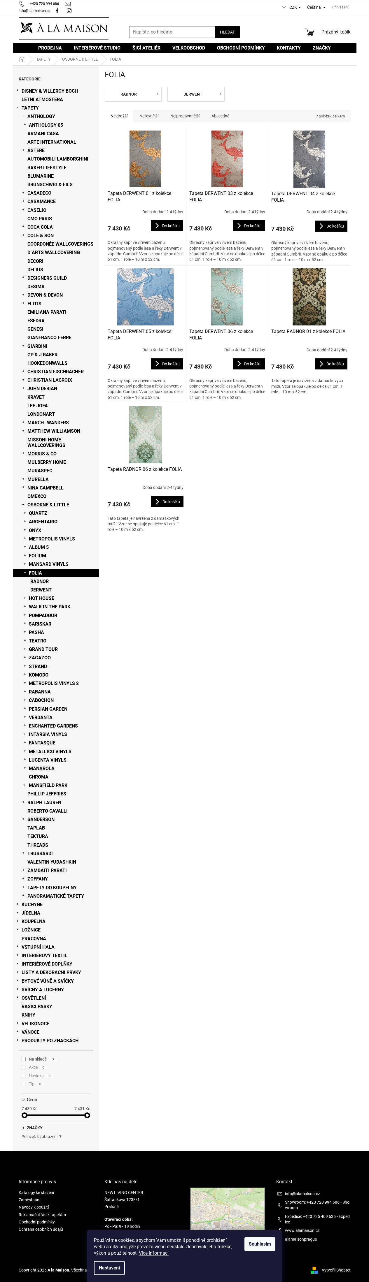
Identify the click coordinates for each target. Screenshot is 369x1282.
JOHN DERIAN (42, 388)
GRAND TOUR (43, 649)
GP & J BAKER (42, 355)
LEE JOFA (37, 405)
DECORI (35, 261)
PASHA (36, 632)
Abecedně (220, 116)
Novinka (40, 1075)
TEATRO (37, 641)
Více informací (154, 1253)
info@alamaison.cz (302, 1193)
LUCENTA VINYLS (48, 760)
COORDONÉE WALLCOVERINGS (60, 244)
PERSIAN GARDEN (48, 709)
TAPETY (30, 108)
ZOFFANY (37, 879)
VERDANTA (41, 717)
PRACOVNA (34, 938)
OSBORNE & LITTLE (48, 505)
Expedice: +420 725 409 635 (310, 1216)
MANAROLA (42, 768)
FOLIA (35, 573)
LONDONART (41, 414)
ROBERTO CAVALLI (47, 811)
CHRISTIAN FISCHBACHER (55, 371)
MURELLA (38, 479)
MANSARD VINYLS (49, 564)
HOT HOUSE (41, 598)
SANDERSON (41, 819)
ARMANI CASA (43, 133)
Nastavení (109, 1268)
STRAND (38, 666)
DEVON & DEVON (45, 295)
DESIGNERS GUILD (47, 278)
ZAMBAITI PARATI (47, 870)
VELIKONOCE (35, 1023)
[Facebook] (57, 10)
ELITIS (34, 304)
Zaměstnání (29, 1200)
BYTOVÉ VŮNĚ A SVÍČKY (48, 981)
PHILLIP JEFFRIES (46, 794)
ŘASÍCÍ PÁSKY (37, 1006)
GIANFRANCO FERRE (49, 337)
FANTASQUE (42, 743)
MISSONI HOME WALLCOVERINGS (46, 442)
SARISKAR (40, 624)
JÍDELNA (31, 913)
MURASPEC (39, 470)
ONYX (35, 530)
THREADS (37, 845)
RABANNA (40, 692)
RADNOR (39, 581)
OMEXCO (36, 496)
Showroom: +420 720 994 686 (312, 1202)
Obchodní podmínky (37, 1222)
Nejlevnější (148, 116)
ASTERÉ (36, 150)
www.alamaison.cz (302, 1230)
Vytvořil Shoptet (336, 1269)
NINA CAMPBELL (45, 488)
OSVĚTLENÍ (34, 998)
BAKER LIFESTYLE (47, 167)
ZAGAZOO (40, 658)
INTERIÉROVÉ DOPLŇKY (47, 964)
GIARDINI (37, 346)
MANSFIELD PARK (48, 785)
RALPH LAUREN (44, 802)
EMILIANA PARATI (47, 312)
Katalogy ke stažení (36, 1192)
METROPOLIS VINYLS (52, 539)
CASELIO (36, 210)
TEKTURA (37, 836)
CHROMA (38, 777)
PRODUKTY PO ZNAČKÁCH (50, 1040)
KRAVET (36, 397)
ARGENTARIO (43, 521)
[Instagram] (70, 10)
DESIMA (36, 286)
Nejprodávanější (185, 116)
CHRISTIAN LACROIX (49, 380)
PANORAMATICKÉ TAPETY (55, 896)
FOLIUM (37, 556)
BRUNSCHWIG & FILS (50, 184)
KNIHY (28, 1015)
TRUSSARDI (40, 853)
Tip (35, 1084)
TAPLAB (36, 828)
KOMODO (38, 675)
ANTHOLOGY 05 (46, 125)
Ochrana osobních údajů (41, 1229)
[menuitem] (50, 48)
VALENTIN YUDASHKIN (51, 862)
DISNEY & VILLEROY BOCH (50, 91)
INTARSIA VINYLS (48, 734)
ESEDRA (36, 320)
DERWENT (41, 590)
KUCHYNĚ (32, 904)
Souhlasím (260, 1244)
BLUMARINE (40, 176)
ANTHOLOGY (41, 116)
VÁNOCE (30, 1032)
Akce (37, 1067)
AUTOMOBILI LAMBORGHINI (57, 159)
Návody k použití (34, 1207)
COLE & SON (40, 235)
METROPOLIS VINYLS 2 (54, 683)
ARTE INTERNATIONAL (51, 142)
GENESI (35, 329)
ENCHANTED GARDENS (53, 726)
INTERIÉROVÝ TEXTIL (44, 955)
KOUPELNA (34, 921)
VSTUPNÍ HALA (38, 947)
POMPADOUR (43, 615)
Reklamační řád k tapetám (42, 1214)
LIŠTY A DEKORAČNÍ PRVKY (51, 972)
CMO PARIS (39, 218)
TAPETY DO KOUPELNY (52, 887)
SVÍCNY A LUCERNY (43, 989)
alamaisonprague (301, 1239)
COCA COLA (40, 227)
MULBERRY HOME (46, 462)
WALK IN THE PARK (49, 607)
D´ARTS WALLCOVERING (53, 252)
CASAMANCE (41, 201)
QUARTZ (38, 513)
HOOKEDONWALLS (47, 363)
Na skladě (42, 1059)
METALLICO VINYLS (50, 751)
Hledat (227, 32)
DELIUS (35, 269)
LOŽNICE (31, 930)
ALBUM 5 (39, 547)
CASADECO (39, 193)
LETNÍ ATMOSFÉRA (42, 99)
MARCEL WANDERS (48, 422)
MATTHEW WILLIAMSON (53, 431)
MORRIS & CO (42, 454)
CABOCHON (41, 700)
